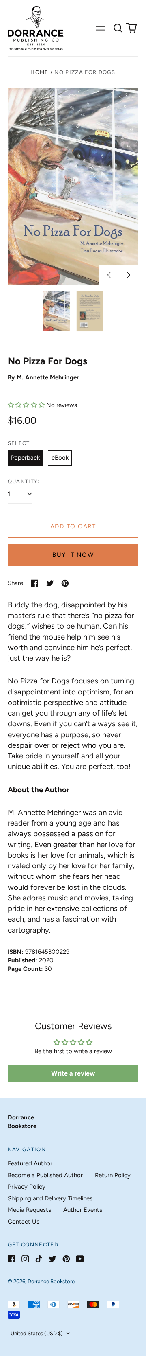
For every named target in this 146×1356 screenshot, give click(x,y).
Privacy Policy (26, 1186)
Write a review (73, 1073)
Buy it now (73, 555)
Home (39, 72)
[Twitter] (52, 1259)
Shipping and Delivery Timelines (50, 1198)
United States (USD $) (37, 1333)
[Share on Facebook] (35, 583)
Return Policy (113, 1175)
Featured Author (30, 1163)
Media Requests (29, 1210)
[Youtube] (80, 1259)
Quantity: (24, 481)
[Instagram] (25, 1259)
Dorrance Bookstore (51, 1281)
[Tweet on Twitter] (50, 583)
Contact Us (23, 1221)
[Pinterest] (66, 1259)
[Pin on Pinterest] (65, 583)
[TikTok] (39, 1259)
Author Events (82, 1210)
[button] (118, 28)
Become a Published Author (45, 1175)
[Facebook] (11, 1259)
